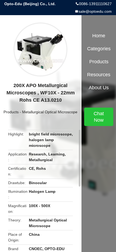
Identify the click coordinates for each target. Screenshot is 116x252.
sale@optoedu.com (95, 11)
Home (98, 35)
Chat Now (99, 117)
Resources (98, 74)
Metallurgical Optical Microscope (49, 112)
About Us (99, 87)
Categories (99, 48)
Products (11, 112)
